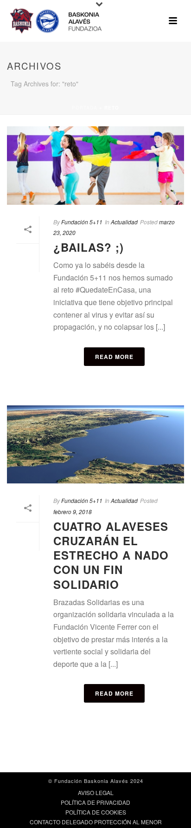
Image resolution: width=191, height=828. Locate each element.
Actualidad (124, 222)
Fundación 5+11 (81, 222)
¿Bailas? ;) (88, 247)
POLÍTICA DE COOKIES (95, 812)
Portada (84, 107)
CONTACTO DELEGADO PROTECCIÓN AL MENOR (96, 822)
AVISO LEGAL (96, 792)
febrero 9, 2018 (72, 511)
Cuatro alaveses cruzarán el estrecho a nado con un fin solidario (111, 555)
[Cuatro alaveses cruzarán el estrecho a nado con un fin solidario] (95, 444)
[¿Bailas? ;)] (95, 165)
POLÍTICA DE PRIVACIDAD (95, 802)
